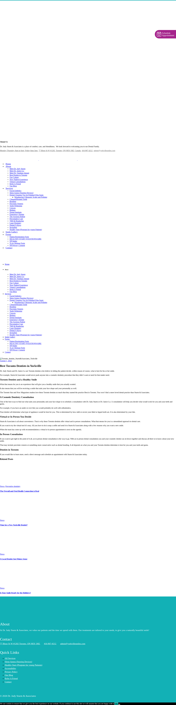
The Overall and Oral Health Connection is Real (19, 491)
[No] (119, 704)
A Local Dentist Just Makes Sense (13, 559)
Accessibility (10, 668)
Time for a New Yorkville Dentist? (14, 525)
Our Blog (9, 675)
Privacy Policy (11, 672)
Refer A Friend (11, 678)
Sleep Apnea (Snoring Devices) (18, 661)
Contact (8, 682)
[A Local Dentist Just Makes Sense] (18, 552)
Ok (116, 704)
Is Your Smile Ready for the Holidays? (15, 593)
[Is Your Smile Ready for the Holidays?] (17, 586)
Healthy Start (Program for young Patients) (23, 665)
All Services (10, 658)
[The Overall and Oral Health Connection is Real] (18, 484)
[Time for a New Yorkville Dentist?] (15, 518)
